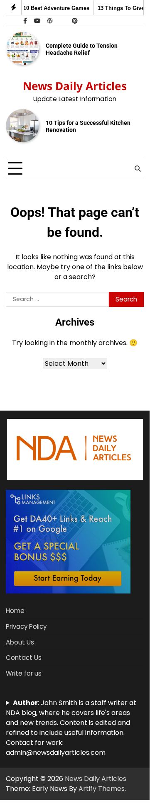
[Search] (137, 169)
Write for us (24, 673)
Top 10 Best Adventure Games (47, 8)
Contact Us (24, 657)
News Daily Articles (75, 85)
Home (15, 610)
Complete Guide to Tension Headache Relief (82, 49)
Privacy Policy (26, 626)
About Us (20, 642)
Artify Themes (102, 788)
